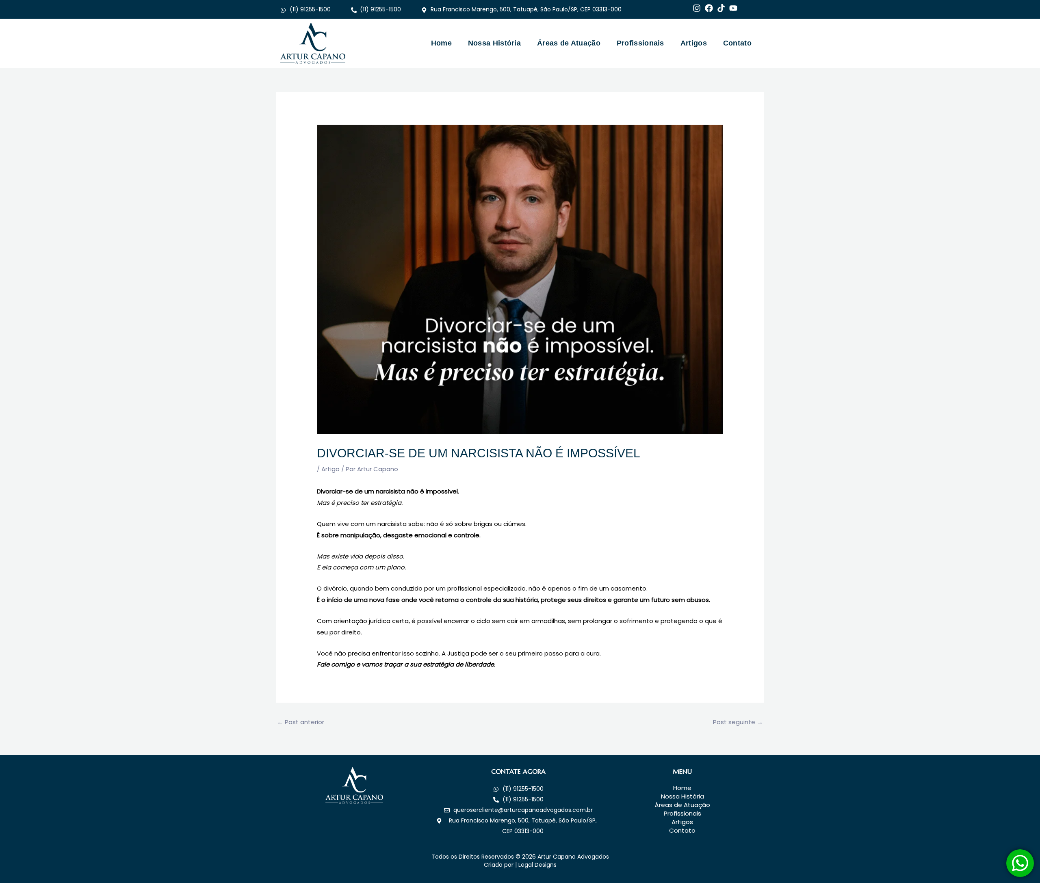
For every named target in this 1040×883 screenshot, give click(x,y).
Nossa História (494, 43)
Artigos (693, 43)
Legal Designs (537, 865)
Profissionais (640, 43)
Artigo (330, 469)
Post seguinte (738, 722)
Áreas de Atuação (568, 43)
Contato (737, 43)
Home (441, 43)
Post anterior (300, 722)
